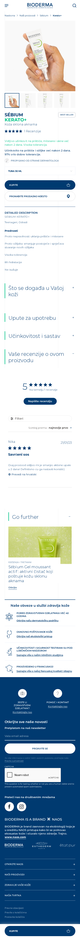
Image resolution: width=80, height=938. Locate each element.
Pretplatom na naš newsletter (25, 728)
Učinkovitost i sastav (34, 336)
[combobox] (40, 171)
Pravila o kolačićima (16, 912)
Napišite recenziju (40, 401)
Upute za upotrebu (32, 318)
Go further (25, 517)
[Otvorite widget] (40, 931)
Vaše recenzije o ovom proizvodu (36, 357)
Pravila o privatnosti (14, 761)
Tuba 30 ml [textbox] (15, 171)
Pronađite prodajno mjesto (28, 196)
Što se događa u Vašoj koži (36, 291)
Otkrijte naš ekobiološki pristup (34, 636)
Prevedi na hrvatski (24, 474)
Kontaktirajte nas (22, 712)
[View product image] (40, 56)
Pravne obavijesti (14, 908)
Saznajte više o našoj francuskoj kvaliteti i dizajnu (44, 671)
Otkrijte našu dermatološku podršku (37, 620)
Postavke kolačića (15, 917)
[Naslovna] (40, 5)
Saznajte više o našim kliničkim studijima (40, 655)
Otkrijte (12, 587)
